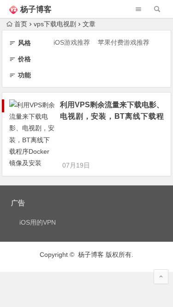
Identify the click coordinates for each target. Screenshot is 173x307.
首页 (20, 24)
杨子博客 (36, 9)
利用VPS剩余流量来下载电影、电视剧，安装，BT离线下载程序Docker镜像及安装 (112, 116)
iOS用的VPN (37, 222)
